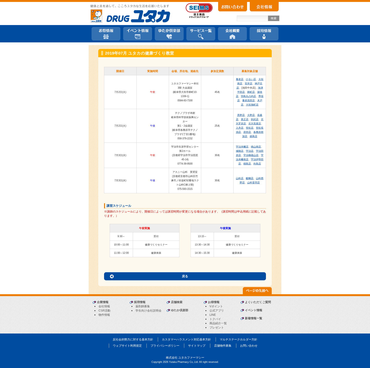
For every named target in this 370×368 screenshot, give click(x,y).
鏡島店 (253, 136)
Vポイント (216, 306)
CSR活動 (104, 310)
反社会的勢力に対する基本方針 (133, 339)
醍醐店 (249, 178)
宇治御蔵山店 (250, 155)
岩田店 (247, 132)
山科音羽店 (253, 182)
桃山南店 (256, 146)
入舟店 (239, 127)
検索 (274, 18)
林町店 (251, 92)
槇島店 (247, 163)
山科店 (239, 178)
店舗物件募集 (222, 345)
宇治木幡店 (242, 146)
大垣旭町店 (252, 104)
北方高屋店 (254, 123)
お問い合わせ (248, 345)
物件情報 (104, 314)
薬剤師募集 (142, 306)
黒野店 (241, 115)
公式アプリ (216, 310)
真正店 (244, 119)
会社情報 (104, 306)
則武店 (254, 119)
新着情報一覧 (253, 318)
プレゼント (216, 327)
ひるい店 (251, 79)
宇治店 (249, 151)
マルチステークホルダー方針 (238, 339)
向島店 (257, 163)
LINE (212, 314)
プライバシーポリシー (165, 345)
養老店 (239, 79)
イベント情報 (253, 310)
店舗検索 (176, 302)
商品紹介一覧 (218, 323)
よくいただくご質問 (258, 302)
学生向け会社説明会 (148, 310)
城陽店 (239, 151)
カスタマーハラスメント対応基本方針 (186, 339)
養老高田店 (248, 100)
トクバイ (215, 319)
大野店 (251, 115)
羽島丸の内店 (248, 96)
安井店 (248, 83)
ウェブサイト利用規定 (127, 345)
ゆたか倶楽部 (179, 310)
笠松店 (249, 127)
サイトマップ (196, 345)
